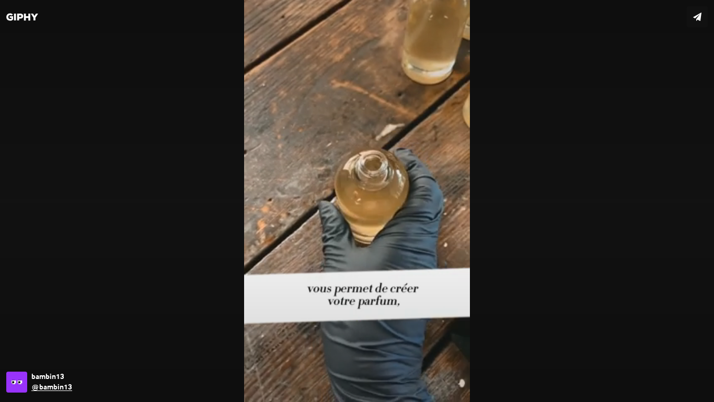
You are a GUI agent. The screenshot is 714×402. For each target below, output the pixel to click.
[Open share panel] (697, 16)
